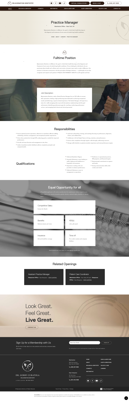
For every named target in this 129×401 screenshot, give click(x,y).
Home (52, 36)
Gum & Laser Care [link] (69, 8)
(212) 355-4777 (79, 396)
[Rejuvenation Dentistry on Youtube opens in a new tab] (60, 3)
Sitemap (71, 388)
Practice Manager (72, 36)
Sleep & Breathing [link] (86, 8)
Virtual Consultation (79, 3)
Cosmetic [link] (41, 8)
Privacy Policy (65, 388)
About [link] (10, 8)
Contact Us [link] (117, 8)
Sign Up (106, 342)
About (57, 36)
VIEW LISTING (52, 277)
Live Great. (39, 313)
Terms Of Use (58, 388)
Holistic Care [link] (103, 8)
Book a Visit (97, 3)
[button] (126, 398)
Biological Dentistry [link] (25, 8)
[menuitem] (51, 3)
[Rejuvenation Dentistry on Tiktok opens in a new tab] (64, 3)
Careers (63, 36)
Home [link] (87, 359)
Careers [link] (103, 368)
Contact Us (32, 327)
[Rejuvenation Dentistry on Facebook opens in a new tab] (56, 3)
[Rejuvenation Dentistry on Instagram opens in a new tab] (51, 3)
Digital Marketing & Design (108, 389)
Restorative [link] (53, 8)
